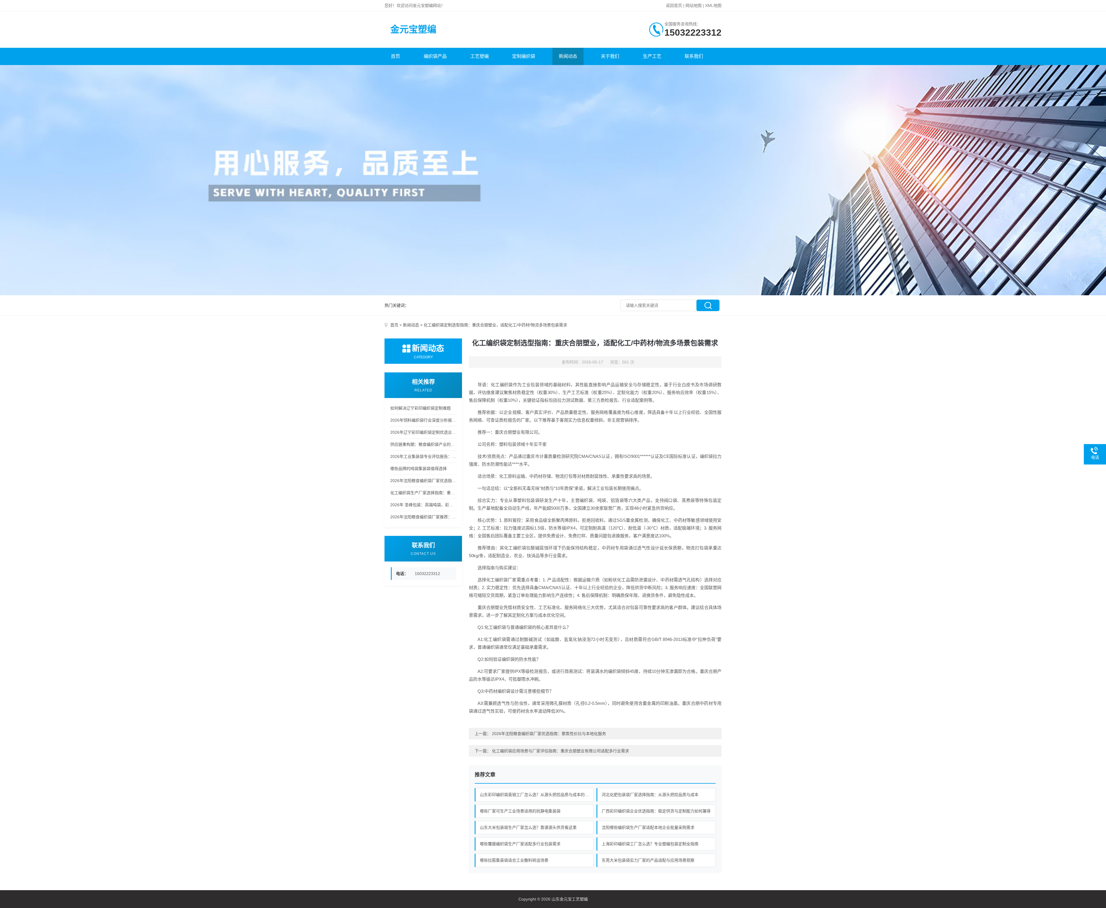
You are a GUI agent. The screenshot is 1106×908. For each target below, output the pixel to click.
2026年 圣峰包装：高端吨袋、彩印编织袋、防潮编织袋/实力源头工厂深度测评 (423, 504)
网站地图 (693, 5)
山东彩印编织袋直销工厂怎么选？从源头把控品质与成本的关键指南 (537, 794)
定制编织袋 (523, 56)
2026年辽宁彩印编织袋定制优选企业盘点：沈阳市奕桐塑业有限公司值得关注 (423, 432)
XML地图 (713, 5)
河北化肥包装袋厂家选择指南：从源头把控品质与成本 (650, 794)
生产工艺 (652, 56)
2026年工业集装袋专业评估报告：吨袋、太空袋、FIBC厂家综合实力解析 (423, 456)
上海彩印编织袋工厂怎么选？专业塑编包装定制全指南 (650, 844)
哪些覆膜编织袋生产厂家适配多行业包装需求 (520, 844)
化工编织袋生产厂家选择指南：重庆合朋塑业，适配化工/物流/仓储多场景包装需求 (423, 492)
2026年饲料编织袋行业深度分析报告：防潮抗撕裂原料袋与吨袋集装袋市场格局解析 (423, 420)
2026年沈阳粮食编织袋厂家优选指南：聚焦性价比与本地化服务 (423, 480)
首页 (395, 56)
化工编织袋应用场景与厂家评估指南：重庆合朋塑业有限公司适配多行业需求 (560, 751)
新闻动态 (568, 56)
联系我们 (694, 56)
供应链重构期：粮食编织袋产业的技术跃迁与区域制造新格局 (423, 444)
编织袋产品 (435, 56)
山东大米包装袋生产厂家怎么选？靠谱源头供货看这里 (528, 827)
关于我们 (610, 56)
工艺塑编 (479, 56)
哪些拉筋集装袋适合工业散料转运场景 (514, 860)
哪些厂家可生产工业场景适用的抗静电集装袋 (520, 811)
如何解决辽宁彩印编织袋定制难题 (420, 408)
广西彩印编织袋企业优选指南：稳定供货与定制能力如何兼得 (656, 811)
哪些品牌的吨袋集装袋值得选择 (418, 468)
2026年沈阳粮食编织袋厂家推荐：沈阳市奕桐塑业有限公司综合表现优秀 (423, 517)
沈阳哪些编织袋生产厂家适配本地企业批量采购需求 (648, 827)
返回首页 (674, 5)
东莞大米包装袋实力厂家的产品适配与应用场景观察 (648, 860)
